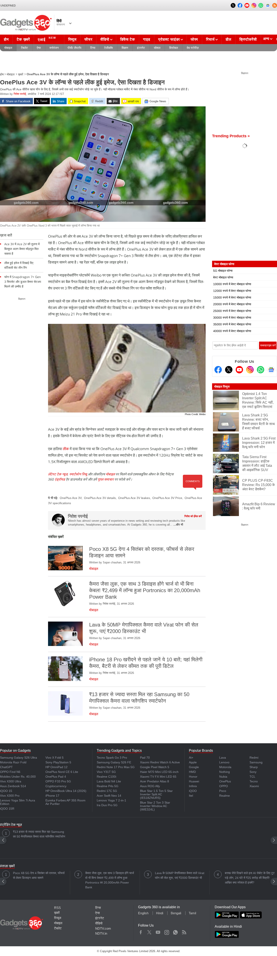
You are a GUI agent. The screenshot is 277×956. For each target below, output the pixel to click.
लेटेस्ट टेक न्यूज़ (58, 474)
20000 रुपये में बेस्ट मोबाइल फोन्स (232, 304)
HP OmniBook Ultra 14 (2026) (65, 791)
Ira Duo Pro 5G (107, 805)
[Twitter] (228, 369)
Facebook (140, 931)
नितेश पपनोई (20, 94)
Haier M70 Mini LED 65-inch (159, 772)
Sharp (254, 767)
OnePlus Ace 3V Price (167, 498)
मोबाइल (8, 48)
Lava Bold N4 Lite (109, 781)
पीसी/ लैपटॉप (74, 48)
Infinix (193, 786)
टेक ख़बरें (23, 39)
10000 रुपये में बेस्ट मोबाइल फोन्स (232, 284)
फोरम (194, 39)
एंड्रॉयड (60, 479)
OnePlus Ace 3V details (100, 498)
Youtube (158, 931)
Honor (193, 776)
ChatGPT (6, 767)
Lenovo (224, 762)
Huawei (194, 781)
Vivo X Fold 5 (54, 757)
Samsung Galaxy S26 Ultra (18, 757)
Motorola (225, 767)
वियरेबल (173, 48)
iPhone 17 (52, 795)
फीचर (88, 39)
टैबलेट (24, 48)
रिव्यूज (72, 39)
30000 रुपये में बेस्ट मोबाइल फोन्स (232, 317)
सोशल (157, 48)
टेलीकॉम (108, 48)
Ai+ (191, 757)
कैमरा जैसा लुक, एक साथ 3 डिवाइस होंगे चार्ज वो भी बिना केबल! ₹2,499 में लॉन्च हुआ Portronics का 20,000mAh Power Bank (109, 880)
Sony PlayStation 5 (58, 762)
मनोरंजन (54, 48)
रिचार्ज (210, 39)
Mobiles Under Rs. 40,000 (18, 776)
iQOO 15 (6, 791)
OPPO (223, 786)
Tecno (254, 781)
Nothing (224, 772)
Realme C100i (106, 776)
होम (6, 39)
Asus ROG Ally (150, 786)
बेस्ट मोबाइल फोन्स (223, 277)
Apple (193, 762)
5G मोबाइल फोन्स (222, 270)
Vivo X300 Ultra (10, 781)
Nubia (223, 776)
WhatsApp (175, 931)
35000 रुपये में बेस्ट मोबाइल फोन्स (232, 324)
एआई (47, 39)
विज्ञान (125, 48)
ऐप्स (39, 48)
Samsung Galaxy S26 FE (114, 762)
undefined (8, 5)
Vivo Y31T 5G (106, 772)
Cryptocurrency (55, 786)
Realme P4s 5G (107, 786)
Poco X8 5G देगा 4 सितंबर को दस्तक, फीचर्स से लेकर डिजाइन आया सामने (38, 875)
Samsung (256, 762)
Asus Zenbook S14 (13, 786)
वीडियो (104, 39)
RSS (57, 908)
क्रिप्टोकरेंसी (248, 39)
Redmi (254, 757)
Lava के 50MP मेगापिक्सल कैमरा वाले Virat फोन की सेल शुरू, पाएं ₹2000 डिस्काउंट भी (179, 875)
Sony (253, 772)
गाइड (146, 39)
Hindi (159, 913)
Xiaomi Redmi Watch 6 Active (160, 762)
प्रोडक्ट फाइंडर (169, 39)
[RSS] (274, 5)
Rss (184, 931)
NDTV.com (103, 928)
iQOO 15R (7, 808)
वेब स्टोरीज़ (193, 48)
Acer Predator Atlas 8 (154, 781)
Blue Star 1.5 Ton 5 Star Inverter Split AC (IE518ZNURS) (156, 794)
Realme (224, 795)
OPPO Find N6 (10, 772)
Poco (222, 791)
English (143, 913)
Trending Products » (231, 136)
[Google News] (271, 369)
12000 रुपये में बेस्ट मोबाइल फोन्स (232, 291)
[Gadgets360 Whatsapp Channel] (260, 369)
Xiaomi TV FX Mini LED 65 (158, 776)
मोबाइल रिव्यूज (222, 386)
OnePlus (225, 781)
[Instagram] (250, 369)
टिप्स (92, 48)
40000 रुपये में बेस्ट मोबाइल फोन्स (232, 331)
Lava (222, 757)
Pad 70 (145, 757)
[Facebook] (218, 369)
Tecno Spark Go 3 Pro (112, 757)
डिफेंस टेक (127, 39)
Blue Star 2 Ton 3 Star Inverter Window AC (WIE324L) (155, 806)
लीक (66, 448)
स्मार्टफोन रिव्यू (78, 474)
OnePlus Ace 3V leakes (134, 498)
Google (194, 767)
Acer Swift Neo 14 (109, 795)
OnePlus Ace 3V (71, 498)
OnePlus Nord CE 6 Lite (61, 772)
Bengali (176, 913)
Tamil (192, 913)
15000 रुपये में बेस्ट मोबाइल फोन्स (232, 297)
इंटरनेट (141, 48)
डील (228, 39)
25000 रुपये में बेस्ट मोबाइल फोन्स (232, 311)
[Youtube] (239, 369)
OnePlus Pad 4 (55, 776)
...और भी (178, 524)
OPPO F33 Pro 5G (58, 781)
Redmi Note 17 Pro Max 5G (116, 767)
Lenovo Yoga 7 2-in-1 (111, 800)
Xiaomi (254, 786)
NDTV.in (101, 933)
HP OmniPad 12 (56, 767)
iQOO (193, 791)
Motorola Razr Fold (13, 762)
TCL (252, 776)
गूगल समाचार (106, 479)
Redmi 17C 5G (107, 791)
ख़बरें (20, 74)
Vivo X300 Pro (9, 795)
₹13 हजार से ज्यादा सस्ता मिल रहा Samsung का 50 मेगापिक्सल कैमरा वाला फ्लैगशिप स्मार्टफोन (39, 834)
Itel (191, 795)
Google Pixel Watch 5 (154, 767)
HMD (192, 772)
